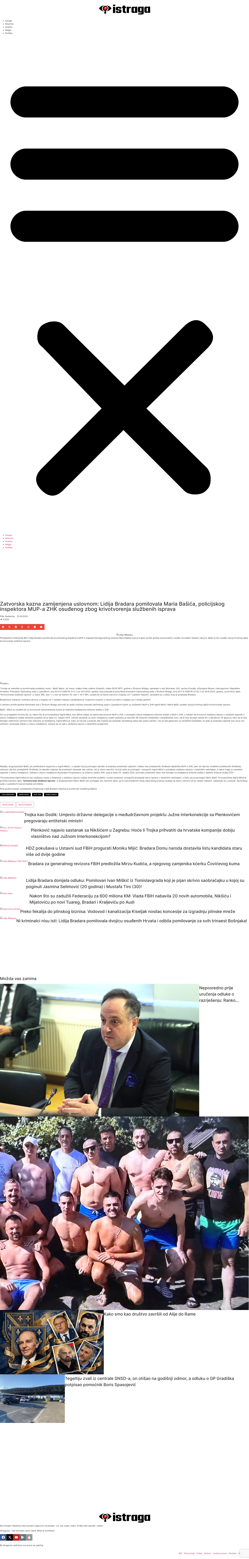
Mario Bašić (24, 794)
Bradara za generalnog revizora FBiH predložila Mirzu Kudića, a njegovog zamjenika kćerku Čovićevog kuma (134, 863)
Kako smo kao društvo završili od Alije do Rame (150, 1314)
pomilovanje (51, 794)
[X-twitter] (9, 1537)
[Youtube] (16, 1537)
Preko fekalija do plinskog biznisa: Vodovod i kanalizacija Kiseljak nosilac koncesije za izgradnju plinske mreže (127, 911)
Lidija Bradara (8, 794)
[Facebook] (3, 1537)
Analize (8, 27)
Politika (8, 33)
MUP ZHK (37, 794)
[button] (124, 284)
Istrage (8, 20)
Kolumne (9, 24)
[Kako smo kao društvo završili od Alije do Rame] (52, 1342)
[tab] (8, 804)
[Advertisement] (78, 575)
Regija (8, 30)
